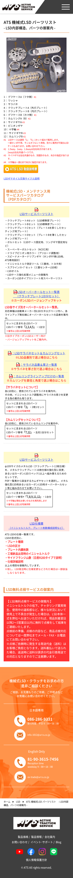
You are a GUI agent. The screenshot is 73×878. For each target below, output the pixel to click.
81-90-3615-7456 (43, 759)
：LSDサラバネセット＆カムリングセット (38, 353)
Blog (58, 842)
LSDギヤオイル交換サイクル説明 (22, 178)
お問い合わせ (20, 842)
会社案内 (50, 837)
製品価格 (23, 837)
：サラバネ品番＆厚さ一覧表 (38, 365)
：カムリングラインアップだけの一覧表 (38, 376)
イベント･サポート (42, 842)
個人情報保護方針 (36, 860)
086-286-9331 (40, 719)
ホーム (7, 801)
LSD (18, 801)
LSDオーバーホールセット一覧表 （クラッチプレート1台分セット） (36, 294)
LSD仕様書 (36, 525)
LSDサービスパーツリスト (36, 214)
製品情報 (36, 837)
